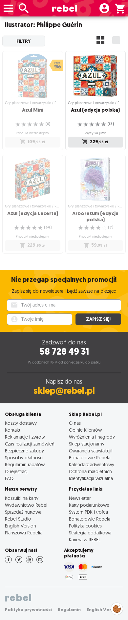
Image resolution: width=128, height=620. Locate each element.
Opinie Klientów (85, 430)
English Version (20, 525)
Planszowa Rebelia (23, 532)
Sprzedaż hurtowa (23, 512)
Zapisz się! (98, 319)
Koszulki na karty (21, 498)
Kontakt (12, 430)
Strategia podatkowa (90, 532)
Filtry (23, 41)
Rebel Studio (18, 519)
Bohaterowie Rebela (89, 457)
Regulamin (69, 610)
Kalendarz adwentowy (91, 464)
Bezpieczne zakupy (24, 450)
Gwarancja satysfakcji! (91, 450)
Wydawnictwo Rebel (26, 505)
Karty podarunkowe (89, 505)
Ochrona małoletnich (90, 471)
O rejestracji (17, 471)
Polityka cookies (85, 525)
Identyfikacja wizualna (91, 478)
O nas (75, 423)
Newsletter (80, 498)
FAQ (9, 478)
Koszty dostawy (21, 423)
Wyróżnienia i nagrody (92, 437)
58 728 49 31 (64, 351)
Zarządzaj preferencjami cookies (116, 607)
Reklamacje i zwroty (25, 437)
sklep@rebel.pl (64, 391)
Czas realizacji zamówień (29, 443)
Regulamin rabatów (25, 464)
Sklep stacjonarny (86, 443)
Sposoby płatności (24, 457)
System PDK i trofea (88, 512)
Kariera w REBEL (84, 539)
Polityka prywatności (28, 610)
